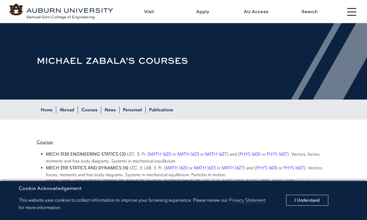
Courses (89, 110)
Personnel (132, 110)
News (110, 110)
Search (309, 11)
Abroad (67, 110)
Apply (202, 11)
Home (46, 110)
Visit (149, 11)
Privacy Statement (247, 200)
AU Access (256, 11)
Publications (161, 110)
